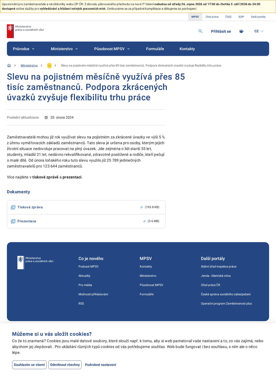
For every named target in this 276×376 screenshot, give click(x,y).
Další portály (258, 16)
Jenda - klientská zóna (216, 275)
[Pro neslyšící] (241, 31)
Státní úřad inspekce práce (218, 266)
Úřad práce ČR (210, 285)
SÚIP (241, 16)
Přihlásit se (221, 31)
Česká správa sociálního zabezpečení (226, 294)
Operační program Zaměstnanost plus (226, 303)
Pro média (85, 285)
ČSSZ (228, 16)
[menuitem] (24, 49)
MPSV (195, 16)
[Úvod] (9, 65)
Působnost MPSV (109, 48)
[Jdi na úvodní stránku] (25, 31)
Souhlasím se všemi (29, 365)
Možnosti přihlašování (93, 294)
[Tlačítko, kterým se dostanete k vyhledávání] (200, 31)
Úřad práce (212, 16)
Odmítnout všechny (65, 365)
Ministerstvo (62, 48)
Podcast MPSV (88, 266)
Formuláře (155, 48)
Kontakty (187, 48)
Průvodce (21, 48)
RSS (81, 303)
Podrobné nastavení (100, 365)
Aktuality (84, 275)
